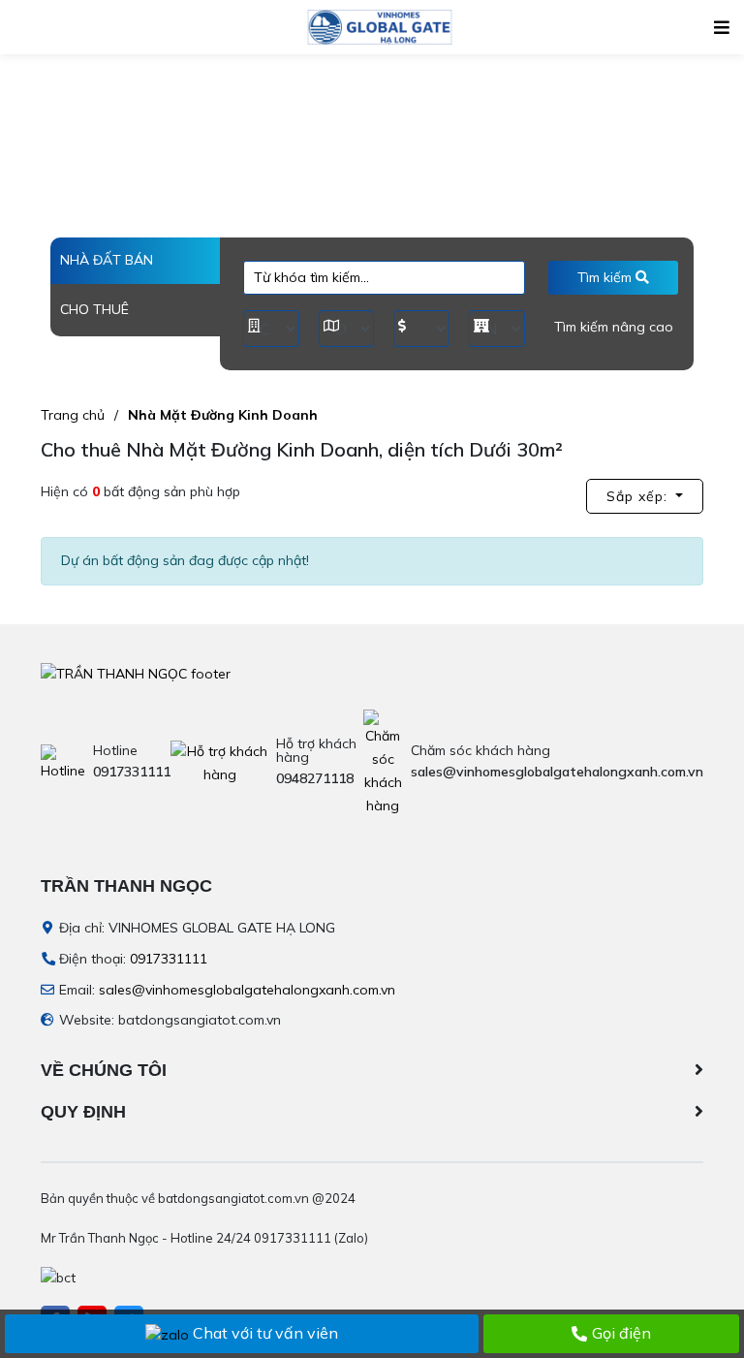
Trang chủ (73, 415)
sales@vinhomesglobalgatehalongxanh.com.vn (247, 989)
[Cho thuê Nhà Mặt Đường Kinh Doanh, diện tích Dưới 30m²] (379, 27)
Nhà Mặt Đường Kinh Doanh (223, 415)
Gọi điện (621, 1332)
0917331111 (168, 958)
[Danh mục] (721, 28)
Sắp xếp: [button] (639, 496)
